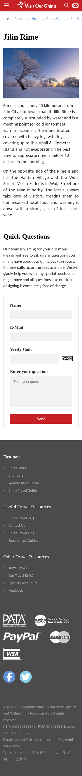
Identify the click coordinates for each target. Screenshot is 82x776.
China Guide (55, 19)
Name (15, 305)
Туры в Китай (13, 753)
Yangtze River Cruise (24, 483)
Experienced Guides (23, 541)
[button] (41, 5)
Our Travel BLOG (21, 576)
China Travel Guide (23, 491)
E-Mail (16, 327)
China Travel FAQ (21, 518)
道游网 (20, 759)
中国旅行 (39, 753)
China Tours (17, 468)
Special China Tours (23, 583)
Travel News (18, 568)
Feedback (16, 590)
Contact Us (17, 526)
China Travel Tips (21, 533)
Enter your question (29, 371)
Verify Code (21, 349)
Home (36, 19)
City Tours (16, 475)
